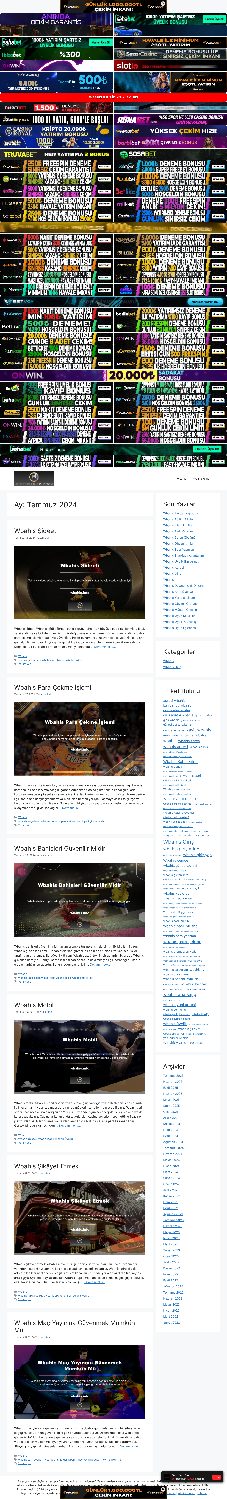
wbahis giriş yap (197, 855)
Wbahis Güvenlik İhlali (178, 543)
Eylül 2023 (170, 1208)
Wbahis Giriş (201, 478)
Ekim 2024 (170, 1130)
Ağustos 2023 (173, 1214)
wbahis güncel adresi (180, 865)
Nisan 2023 (171, 1238)
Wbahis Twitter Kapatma (180, 513)
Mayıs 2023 (171, 1232)
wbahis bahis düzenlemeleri (175, 752)
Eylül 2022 (170, 1280)
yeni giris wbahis (94, 821)
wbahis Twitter (194, 984)
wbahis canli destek (172, 776)
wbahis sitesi (195, 960)
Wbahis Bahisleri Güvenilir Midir (59, 848)
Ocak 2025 (171, 1112)
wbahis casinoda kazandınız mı (177, 808)
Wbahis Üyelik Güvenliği (180, 622)
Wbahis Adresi (173, 567)
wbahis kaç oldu (176, 893)
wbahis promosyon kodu (179, 951)
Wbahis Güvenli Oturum (180, 603)
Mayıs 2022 (171, 1304)
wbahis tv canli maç (176, 974)
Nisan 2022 (171, 1310)
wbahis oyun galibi (189, 931)
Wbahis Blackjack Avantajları (183, 555)
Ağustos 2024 (173, 1142)
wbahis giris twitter (53, 659)
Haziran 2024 (172, 1154)
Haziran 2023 (172, 1226)
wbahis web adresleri (173, 989)
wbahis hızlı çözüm (171, 889)
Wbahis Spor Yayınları (178, 549)
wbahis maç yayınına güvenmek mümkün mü (94, 1459)
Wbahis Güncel (27, 1138)
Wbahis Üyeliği (64, 1138)
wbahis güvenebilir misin (174, 871)
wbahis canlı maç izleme (177, 803)
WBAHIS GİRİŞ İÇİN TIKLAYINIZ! (113, 97)
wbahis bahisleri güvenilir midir (36, 977)
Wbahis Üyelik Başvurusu (181, 561)
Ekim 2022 (170, 1274)
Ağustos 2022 (173, 1286)
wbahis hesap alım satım (174, 884)
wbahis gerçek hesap (199, 831)
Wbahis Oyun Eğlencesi (179, 628)
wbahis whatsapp (179, 994)
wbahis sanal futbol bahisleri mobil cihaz (181, 956)
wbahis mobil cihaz (172, 908)
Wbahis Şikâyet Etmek (46, 1166)
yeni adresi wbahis (175, 1038)
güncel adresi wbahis (177, 724)
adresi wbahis (174, 700)
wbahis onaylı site (171, 931)
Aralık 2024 (171, 1118)
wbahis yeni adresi (179, 1004)
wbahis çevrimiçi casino (176, 1018)
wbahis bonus (172, 766)
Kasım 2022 (171, 1268)
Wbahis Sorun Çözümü (179, 537)
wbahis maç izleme (177, 898)
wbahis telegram (175, 969)
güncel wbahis (174, 730)
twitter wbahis (195, 735)
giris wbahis (171, 720)
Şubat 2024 (171, 1178)
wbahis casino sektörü (176, 817)
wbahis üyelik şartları (198, 1024)
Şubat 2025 (171, 1106)
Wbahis (181, 478)
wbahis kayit (190, 888)
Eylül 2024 (170, 1136)
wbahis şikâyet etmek (58, 1295)
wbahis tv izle (171, 984)
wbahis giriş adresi (29, 659)
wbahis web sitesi (194, 989)
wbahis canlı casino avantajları (177, 794)
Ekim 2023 (170, 1202)
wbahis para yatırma (179, 936)
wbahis (169, 740)
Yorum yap (24, 663)
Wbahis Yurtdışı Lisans (179, 597)
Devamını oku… (105, 647)
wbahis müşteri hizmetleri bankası (178, 917)
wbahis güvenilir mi (176, 875)
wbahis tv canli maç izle (181, 979)
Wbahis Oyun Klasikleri (179, 616)
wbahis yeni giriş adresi (176, 1014)
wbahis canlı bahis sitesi (177, 780)
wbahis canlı (192, 775)
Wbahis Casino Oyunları (179, 812)
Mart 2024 (170, 1172)
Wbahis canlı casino (176, 789)
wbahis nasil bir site (176, 921)
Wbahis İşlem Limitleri (178, 525)
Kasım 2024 (171, 1124)
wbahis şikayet (189, 1029)
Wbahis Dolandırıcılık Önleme (183, 585)
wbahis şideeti (74, 659)
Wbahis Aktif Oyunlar (178, 591)
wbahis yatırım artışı (172, 1000)
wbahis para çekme (182, 941)
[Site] (56, 166)
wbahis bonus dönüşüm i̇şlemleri (178, 771)
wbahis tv (197, 969)
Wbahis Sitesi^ (171, 965)
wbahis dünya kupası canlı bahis (178, 826)
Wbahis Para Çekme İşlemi (52, 687)
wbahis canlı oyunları (30, 1459)
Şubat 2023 (171, 1250)
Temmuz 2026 (173, 1075)
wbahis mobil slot (82, 977)
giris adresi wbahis (178, 715)
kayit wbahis (198, 729)
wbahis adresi (175, 746)
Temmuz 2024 (173, 1148)
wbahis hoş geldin (195, 884)
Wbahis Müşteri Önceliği (180, 610)
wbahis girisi (63, 977)
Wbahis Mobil (34, 1005)
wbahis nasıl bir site (180, 926)
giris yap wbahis (190, 720)
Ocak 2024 (171, 1184)
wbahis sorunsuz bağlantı (193, 965)
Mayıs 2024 (171, 1160)
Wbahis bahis (199, 747)
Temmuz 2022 (173, 1292)
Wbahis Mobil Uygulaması (178, 912)
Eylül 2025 (170, 1087)
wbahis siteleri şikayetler (174, 961)
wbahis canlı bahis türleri (174, 785)
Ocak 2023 (171, 1256)
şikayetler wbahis (195, 1043)
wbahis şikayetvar (173, 1033)
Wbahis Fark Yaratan (178, 531)
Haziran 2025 (172, 1093)
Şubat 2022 (171, 1322)
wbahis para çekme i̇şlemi (67, 821)
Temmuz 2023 (173, 1220)
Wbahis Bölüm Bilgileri (179, 519)
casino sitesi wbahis (176, 710)
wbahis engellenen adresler (34, 821)
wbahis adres (189, 741)
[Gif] (113, 227)
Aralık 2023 (171, 1190)
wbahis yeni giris (83, 1295)
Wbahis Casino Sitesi (175, 821)
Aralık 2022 (171, 1262)
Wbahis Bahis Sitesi (180, 761)
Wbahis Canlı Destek (179, 799)
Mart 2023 (170, 1244)
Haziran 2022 (172, 1298)
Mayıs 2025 (171, 1099)
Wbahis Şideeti (36, 530)
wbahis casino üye (197, 822)
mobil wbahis (173, 735)
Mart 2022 (170, 1316)
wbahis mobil (46, 1138)
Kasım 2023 (171, 1196)
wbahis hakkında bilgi (31, 1295)
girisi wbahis (203, 715)
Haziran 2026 (172, 1081)
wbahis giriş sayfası (172, 855)
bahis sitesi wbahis (177, 705)
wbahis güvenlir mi (174, 879)
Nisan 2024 (171, 1166)
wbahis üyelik (175, 1024)
